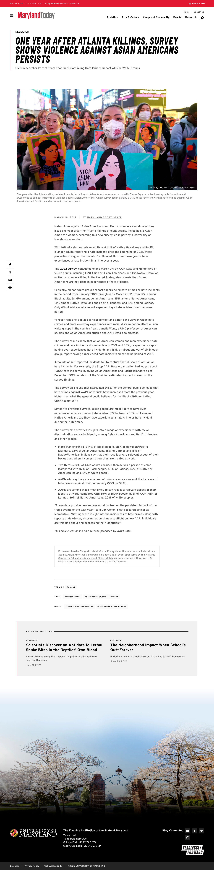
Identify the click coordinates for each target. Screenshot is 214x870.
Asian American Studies (95, 597)
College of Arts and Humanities (79, 606)
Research (71, 587)
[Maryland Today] (36, 15)
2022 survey (68, 268)
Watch (109, 558)
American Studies (72, 597)
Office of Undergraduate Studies (111, 606)
